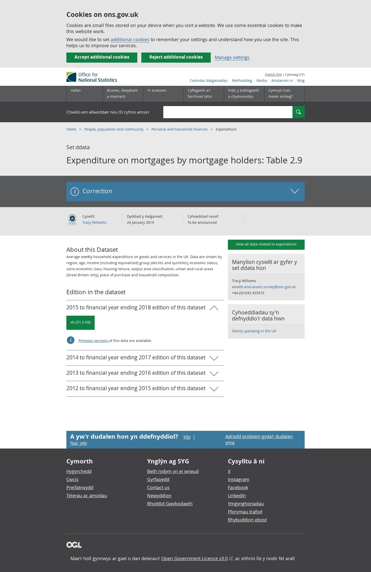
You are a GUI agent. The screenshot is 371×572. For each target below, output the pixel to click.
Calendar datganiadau (209, 80)
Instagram (238, 479)
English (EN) (273, 74)
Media (261, 80)
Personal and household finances (180, 129)
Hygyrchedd (79, 471)
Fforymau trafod (245, 512)
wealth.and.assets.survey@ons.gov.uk (264, 286)
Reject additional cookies (176, 57)
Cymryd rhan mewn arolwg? (281, 93)
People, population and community (114, 129)
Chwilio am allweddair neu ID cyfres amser (108, 112)
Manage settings (232, 57)
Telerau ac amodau (86, 495)
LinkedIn (237, 495)
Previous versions (93, 340)
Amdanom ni (282, 80)
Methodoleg (242, 80)
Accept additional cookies (101, 57)
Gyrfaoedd (158, 479)
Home (71, 129)
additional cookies (130, 39)
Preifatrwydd (79, 487)
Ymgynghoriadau (246, 504)
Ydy (187, 437)
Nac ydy (78, 443)
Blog (301, 80)
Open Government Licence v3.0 (194, 558)
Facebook (238, 487)
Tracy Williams (94, 222)
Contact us (158, 487)
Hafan (76, 90)
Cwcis (72, 479)
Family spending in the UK (254, 331)
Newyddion (159, 495)
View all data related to (266, 244)
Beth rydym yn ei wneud (173, 471)
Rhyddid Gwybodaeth (170, 504)
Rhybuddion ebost (247, 520)
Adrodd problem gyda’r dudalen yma (259, 439)
